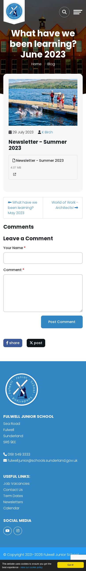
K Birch (47, 132)
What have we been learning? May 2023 (22, 207)
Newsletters (13, 502)
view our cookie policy (32, 567)
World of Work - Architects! (65, 205)
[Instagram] (17, 531)
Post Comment (61, 321)
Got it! (70, 564)
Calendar (11, 508)
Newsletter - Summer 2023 (39, 160)
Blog (51, 63)
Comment (12, 269)
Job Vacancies (16, 483)
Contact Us (13, 489)
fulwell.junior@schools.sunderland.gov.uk (42, 460)
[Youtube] (7, 531)
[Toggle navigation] (77, 12)
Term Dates (13, 495)
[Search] (64, 12)
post (37, 342)
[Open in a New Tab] (15, 174)
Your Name (13, 247)
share (13, 342)
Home (36, 63)
